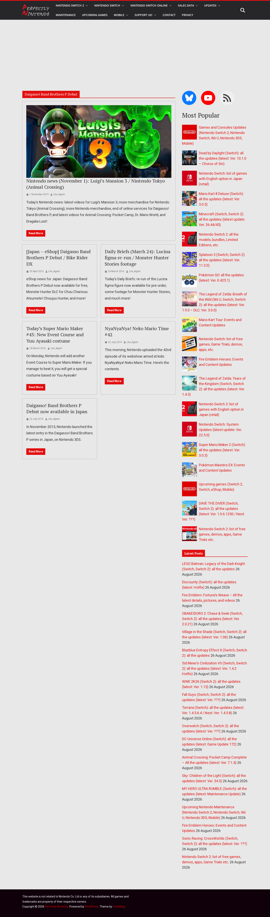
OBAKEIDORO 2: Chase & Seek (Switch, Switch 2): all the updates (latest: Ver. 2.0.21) (212, 618)
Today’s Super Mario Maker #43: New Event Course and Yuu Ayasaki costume (55, 334)
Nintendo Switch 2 (70, 5)
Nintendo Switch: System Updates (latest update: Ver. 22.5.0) (220, 429)
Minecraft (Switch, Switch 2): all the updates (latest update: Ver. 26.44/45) (222, 219)
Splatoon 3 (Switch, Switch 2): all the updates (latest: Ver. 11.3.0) (222, 260)
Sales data (186, 5)
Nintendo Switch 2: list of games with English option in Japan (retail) (221, 409)
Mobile (119, 15)
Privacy (187, 15)
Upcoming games (95, 15)
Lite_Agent (59, 194)
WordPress (91, 906)
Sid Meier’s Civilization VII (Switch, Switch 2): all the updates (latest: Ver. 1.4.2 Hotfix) (214, 668)
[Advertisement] (135, 49)
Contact (169, 15)
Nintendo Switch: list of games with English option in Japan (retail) (223, 178)
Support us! (143, 15)
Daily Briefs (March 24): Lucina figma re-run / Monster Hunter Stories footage (137, 257)
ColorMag (119, 906)
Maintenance (66, 15)
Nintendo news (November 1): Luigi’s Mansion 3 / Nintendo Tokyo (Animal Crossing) (95, 184)
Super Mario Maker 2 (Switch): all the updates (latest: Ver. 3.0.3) (222, 450)
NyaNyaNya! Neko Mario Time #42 (137, 331)
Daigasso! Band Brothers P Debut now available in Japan (56, 408)
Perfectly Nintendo (56, 906)
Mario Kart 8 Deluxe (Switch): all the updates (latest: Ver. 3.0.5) (221, 199)
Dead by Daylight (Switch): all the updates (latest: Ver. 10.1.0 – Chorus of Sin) (222, 158)
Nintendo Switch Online (149, 5)
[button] (86, 5)
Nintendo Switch (107, 5)
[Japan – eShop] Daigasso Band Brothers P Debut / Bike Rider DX (58, 257)
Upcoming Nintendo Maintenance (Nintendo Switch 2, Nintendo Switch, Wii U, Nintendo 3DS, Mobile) (214, 812)
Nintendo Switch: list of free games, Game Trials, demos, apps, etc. (221, 344)
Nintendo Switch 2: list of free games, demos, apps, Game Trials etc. (222, 534)
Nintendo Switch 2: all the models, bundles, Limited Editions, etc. (219, 239)
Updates (210, 5)
